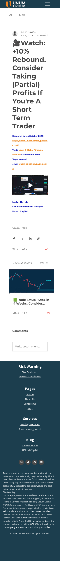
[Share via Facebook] (14, 238)
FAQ (30, 408)
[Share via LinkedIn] (30, 238)
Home (30, 394)
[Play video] (30, 185)
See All (44, 262)
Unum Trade (19, 227)
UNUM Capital (30, 450)
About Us (30, 399)
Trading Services (30, 424)
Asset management (30, 429)
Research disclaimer (30, 376)
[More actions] (46, 34)
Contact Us (30, 403)
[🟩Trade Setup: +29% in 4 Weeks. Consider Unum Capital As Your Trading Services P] (31, 281)
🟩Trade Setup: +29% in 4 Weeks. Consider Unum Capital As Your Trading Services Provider (31, 301)
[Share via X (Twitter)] (22, 238)
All (10, 14)
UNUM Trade (30, 445)
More (22, 14)
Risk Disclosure (30, 372)
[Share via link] (38, 238)
